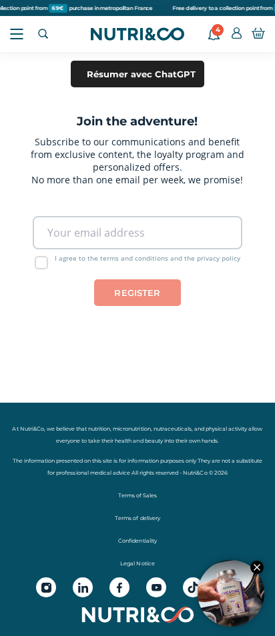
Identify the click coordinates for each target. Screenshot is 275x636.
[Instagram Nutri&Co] (46, 587)
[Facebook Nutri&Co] (119, 587)
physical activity (226, 428)
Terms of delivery (137, 518)
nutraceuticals (173, 428)
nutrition (99, 428)
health (123, 440)
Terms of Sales (137, 495)
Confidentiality (137, 540)
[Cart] (258, 34)
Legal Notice (137, 563)
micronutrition (131, 428)
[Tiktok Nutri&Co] (193, 587)
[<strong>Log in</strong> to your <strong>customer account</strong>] (237, 34)
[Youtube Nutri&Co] (156, 587)
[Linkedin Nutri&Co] (83, 587)
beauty (154, 440)
